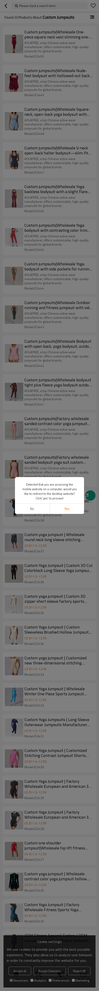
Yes (67, 508)
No (32, 508)
